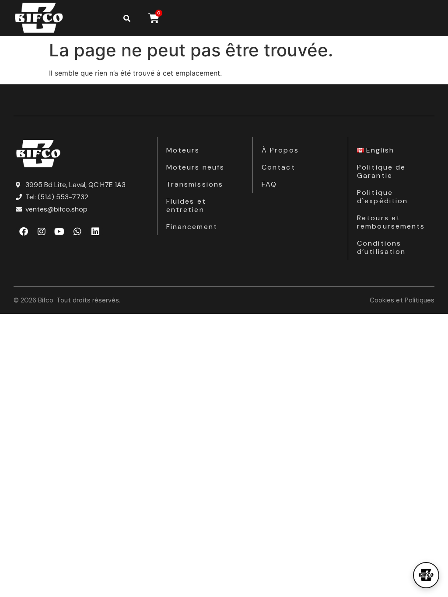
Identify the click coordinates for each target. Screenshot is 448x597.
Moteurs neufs (195, 167)
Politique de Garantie (381, 171)
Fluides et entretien (186, 205)
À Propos (280, 150)
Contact (278, 167)
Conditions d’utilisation (381, 247)
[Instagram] (41, 231)
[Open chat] (426, 575)
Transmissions (194, 184)
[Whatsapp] (77, 231)
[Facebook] (24, 231)
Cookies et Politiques (402, 300)
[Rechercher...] (126, 18)
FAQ (269, 184)
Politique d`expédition (382, 196)
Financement (191, 226)
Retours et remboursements (391, 222)
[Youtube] (59, 231)
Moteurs (183, 150)
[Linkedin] (95, 231)
